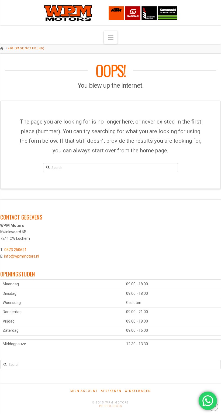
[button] (111, 37)
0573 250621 (15, 250)
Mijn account (84, 390)
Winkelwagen (138, 390)
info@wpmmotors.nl (21, 256)
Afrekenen (111, 390)
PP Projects (110, 406)
